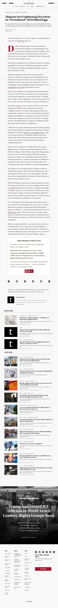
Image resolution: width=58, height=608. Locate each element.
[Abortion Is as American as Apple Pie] (10, 446)
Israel (32, 6)
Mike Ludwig (23, 336)
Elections (22, 6)
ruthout (29, 324)
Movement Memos (17, 576)
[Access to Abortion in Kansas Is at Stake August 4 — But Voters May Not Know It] (10, 410)
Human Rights (7, 567)
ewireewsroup (30, 474)
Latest (4, 3)
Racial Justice (7, 583)
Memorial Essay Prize (28, 579)
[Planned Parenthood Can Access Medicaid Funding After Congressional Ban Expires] (10, 434)
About (11, 3)
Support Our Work (28, 562)
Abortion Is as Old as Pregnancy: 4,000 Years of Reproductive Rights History (34, 318)
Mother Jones (12, 212)
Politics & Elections (6, 576)
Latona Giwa (23, 474)
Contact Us (27, 590)
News (21, 327)
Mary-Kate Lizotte (29, 426)
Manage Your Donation (27, 559)
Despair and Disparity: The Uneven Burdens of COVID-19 (18, 561)
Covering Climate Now (17, 588)
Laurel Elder (23, 426)
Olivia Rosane (23, 438)
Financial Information (27, 572)
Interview (22, 381)
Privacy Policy (27, 576)
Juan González (30, 390)
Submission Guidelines (27, 569)
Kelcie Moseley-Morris (25, 462)
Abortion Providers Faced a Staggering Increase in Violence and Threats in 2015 (35, 343)
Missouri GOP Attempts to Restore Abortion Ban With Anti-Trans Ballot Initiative (35, 360)
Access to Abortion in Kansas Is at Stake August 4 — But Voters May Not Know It (35, 408)
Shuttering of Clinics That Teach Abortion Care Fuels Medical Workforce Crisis (36, 469)
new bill (11, 188)
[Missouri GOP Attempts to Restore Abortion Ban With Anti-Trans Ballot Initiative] (10, 361)
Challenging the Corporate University (17, 583)
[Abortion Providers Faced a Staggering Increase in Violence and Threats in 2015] (10, 344)
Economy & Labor (7, 556)
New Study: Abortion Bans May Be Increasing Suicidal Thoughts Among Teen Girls (34, 396)
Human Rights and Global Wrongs (17, 566)
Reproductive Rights (21, 12)
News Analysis (9, 12)
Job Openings (27, 587)
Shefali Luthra (23, 402)
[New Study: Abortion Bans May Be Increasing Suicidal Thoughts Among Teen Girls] (10, 397)
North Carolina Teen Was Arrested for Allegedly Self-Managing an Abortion (36, 372)
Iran (16, 6)
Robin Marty (9, 29)
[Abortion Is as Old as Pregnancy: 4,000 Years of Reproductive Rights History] (10, 320)
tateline (32, 462)
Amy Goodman (24, 390)
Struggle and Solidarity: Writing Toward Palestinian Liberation (17, 555)
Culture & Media (8, 553)
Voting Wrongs (17, 579)
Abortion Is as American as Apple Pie (31, 444)
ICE (27, 6)
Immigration (7, 570)
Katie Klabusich (24, 324)
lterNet (28, 348)
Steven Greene (36, 426)
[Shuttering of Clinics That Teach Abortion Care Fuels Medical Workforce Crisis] (10, 470)
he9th (28, 402)
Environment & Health (28, 453)
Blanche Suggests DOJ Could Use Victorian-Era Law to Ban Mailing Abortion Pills (36, 384)
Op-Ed (21, 369)
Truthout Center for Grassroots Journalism (28, 583)
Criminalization (40, 6)
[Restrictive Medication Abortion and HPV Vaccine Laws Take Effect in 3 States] (10, 458)
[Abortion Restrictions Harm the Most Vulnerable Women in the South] (10, 332)
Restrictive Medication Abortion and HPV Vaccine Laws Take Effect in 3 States (35, 456)
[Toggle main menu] (56, 3)
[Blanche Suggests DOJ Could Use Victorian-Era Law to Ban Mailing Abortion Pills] (10, 385)
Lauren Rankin (23, 376)
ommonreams (30, 438)
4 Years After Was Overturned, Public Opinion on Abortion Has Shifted (36, 420)
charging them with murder (16, 87)
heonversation (43, 426)
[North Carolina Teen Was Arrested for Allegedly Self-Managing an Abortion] (10, 373)
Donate (51, 3)
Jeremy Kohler (23, 365)
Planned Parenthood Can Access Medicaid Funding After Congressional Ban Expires (35, 432)
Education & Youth (7, 560)
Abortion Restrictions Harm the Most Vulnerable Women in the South (35, 331)
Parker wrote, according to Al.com (34, 132)
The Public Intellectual (16, 573)
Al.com (18, 106)
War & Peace (7, 590)
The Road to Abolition (16, 569)
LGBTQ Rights (7, 573)
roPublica (29, 365)
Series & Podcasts (6, 593)
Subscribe (27, 565)
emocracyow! (37, 390)
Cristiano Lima (23, 348)
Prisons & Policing (7, 580)
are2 (14, 29)
